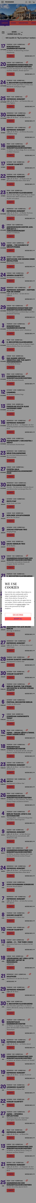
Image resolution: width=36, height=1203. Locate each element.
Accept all (18, 619)
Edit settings (18, 614)
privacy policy (21, 604)
